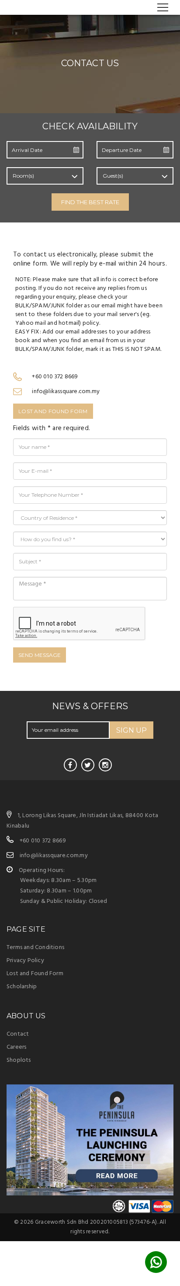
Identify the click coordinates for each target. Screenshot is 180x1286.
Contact (18, 1034)
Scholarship (22, 987)
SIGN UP (131, 730)
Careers (16, 1047)
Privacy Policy (25, 961)
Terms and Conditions (35, 948)
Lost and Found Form (53, 411)
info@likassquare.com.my (54, 856)
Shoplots (19, 1060)
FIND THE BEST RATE (90, 202)
